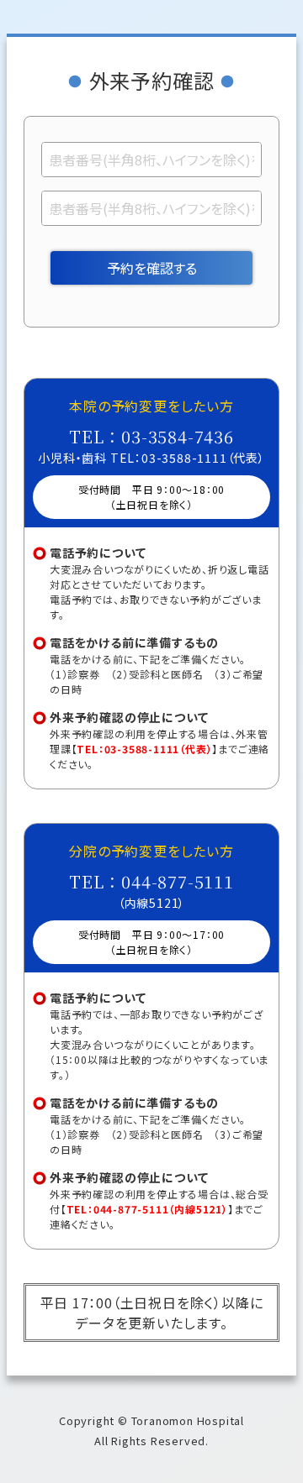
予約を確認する (152, 268)
